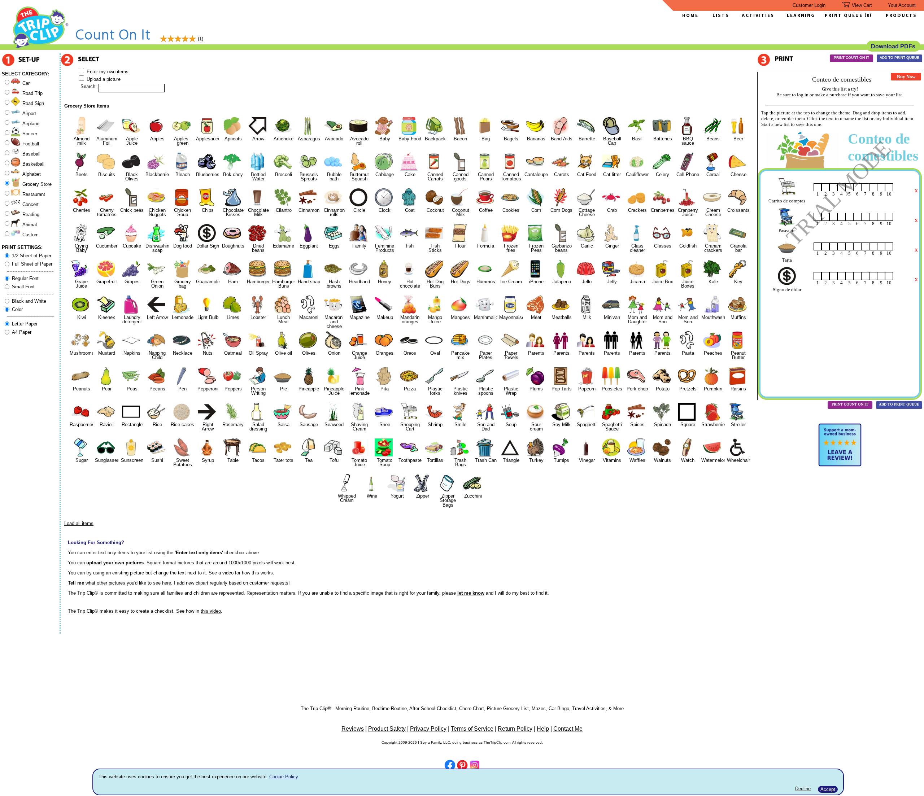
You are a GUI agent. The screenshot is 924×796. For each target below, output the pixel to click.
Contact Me (568, 729)
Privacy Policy (428, 729)
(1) (200, 38)
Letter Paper (25, 324)
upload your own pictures (115, 562)
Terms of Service (472, 729)
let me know (470, 593)
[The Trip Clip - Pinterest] (462, 766)
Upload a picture (103, 79)
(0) (868, 15)
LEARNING (799, 15)
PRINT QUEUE (844, 15)
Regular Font (25, 278)
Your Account (902, 5)
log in (802, 94)
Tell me (76, 583)
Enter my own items (106, 71)
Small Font (23, 286)
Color (17, 309)
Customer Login (809, 5)
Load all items (78, 523)
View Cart (862, 5)
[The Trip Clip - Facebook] (450, 766)
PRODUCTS (901, 15)
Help (543, 729)
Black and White (29, 301)
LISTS (720, 15)
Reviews (352, 729)
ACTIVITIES (758, 15)
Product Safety (387, 729)
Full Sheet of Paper (32, 264)
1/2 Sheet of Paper (31, 255)
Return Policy (515, 729)
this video (211, 611)
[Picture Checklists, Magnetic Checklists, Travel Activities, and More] (41, 47)
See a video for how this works (241, 573)
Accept (827, 789)
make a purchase (831, 94)
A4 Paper (21, 332)
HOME (690, 15)
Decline (803, 788)
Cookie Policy (283, 776)
